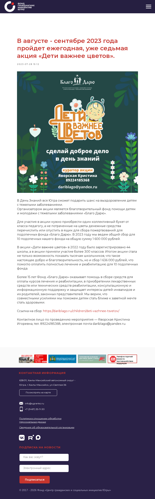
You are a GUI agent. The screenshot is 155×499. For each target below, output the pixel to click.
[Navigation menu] (148, 7)
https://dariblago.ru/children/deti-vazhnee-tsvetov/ (81, 311)
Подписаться (34, 479)
